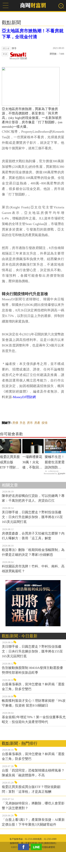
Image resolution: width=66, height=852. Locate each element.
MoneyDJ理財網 (24, 397)
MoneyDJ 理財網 (18, 58)
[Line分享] (37, 847)
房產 (37, 422)
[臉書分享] (24, 847)
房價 (15, 422)
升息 (22, 422)
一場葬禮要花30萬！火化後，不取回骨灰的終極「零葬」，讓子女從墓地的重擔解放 (32, 462)
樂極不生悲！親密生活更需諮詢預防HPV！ (55, 462)
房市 (30, 422)
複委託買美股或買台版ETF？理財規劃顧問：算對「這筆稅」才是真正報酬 (10, 462)
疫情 (44, 422)
